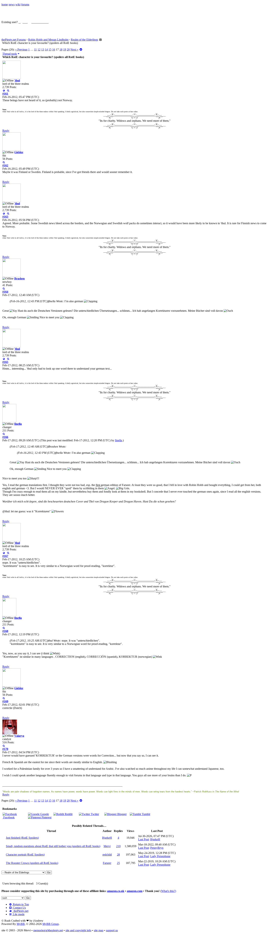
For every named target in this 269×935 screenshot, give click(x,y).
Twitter (94, 814)
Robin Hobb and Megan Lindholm (48, 39)
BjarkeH (107, 837)
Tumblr (145, 814)
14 (46, 49)
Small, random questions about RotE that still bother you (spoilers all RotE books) (53, 846)
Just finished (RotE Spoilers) (22, 837)
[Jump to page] (81, 49)
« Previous (21, 49)
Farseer (107, 863)
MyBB (21, 923)
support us (112, 930)
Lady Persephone (160, 856)
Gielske (18, 152)
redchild (107, 854)
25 (118, 863)
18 (60, 49)
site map (98, 930)
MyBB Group (50, 923)
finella (18, 423)
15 (49, 49)
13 (42, 49)
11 (35, 49)
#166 (5, 437)
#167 (5, 556)
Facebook (9, 817)
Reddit (68, 814)
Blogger (122, 814)
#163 (5, 216)
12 (39, 49)
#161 (5, 93)
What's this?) (168, 891)
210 (118, 846)
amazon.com (134, 891)
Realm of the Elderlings (84, 39)
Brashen (19, 278)
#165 (5, 362)
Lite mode (18, 914)
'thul (17, 80)
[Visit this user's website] (3, 90)
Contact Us (19, 907)
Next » (74, 49)
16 (53, 49)
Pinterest (46, 817)
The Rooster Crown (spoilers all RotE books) (32, 863)
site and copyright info (78, 930)
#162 (5, 165)
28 (118, 854)
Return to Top (20, 904)
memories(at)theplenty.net (48, 930)
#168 (5, 631)
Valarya (19, 735)
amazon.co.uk (115, 891)
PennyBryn (156, 847)
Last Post (143, 839)
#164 (5, 291)
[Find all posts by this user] (8, 90)
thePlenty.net (20, 910)
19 (64, 49)
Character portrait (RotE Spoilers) (25, 854)
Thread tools (9, 53)
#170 (5, 748)
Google (44, 814)
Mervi (107, 846)
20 (68, 49)
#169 (5, 701)
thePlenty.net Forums (13, 39)
